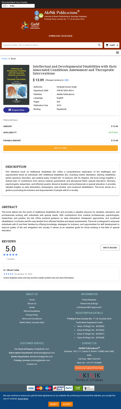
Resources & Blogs (89, 303)
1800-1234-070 (93, 359)
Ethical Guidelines (32, 311)
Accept (67, 404)
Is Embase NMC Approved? (89, 307)
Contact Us (32, 364)
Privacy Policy (32, 315)
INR (66, 80)
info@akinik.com (41, 349)
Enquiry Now (16, 110)
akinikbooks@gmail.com (41, 356)
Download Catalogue (60, 36)
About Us (32, 303)
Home (32, 300)
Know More (23, 398)
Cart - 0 (112, 45)
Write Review (110, 247)
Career (32, 307)
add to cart (60, 148)
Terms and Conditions (32, 318)
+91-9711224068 (93, 363)
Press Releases (89, 300)
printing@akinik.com (40, 360)
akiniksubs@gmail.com (44, 353)
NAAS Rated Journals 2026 (32, 322)
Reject (54, 404)
